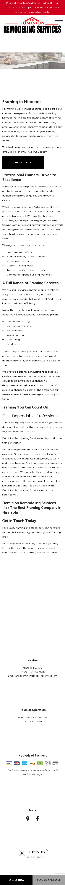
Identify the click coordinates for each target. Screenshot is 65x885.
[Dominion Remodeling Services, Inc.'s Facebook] (37, 819)
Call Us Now (16, 880)
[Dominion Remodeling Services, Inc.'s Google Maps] (27, 819)
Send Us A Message (48, 880)
